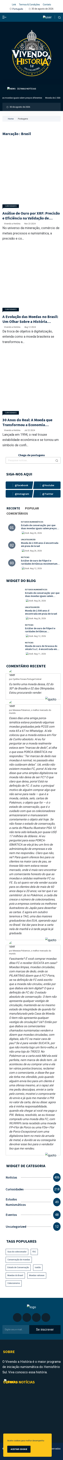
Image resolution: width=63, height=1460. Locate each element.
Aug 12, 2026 (36, 568)
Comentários (17, 513)
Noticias (25, 557)
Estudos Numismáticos (32, 522)
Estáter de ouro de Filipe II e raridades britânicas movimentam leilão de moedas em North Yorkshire (41, 563)
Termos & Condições (29, 4)
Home (11, 119)
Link (14, 4)
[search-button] (59, 17)
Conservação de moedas (18, 1260)
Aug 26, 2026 (36, 533)
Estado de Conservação (18, 1267)
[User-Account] (47, 17)
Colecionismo (13, 1283)
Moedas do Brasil (15, 1275)
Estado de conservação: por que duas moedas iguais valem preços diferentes (39, 528)
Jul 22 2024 (29, 430)
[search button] (57, 460)
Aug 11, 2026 (40, 654)
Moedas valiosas (36, 1275)
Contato (47, 4)
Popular (32, 508)
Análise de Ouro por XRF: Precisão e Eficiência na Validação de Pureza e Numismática (31, 218)
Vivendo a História (12, 224)
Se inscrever (45, 1329)
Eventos (11, 1215)
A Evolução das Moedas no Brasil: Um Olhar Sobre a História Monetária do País (30, 321)
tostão (38, 1267)
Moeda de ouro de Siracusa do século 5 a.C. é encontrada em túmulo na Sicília (41, 649)
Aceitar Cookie (19, 1449)
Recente (13, 508)
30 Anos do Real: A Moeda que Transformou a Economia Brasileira (27, 424)
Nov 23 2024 (30, 224)
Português (17, 9)
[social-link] (19, 485)
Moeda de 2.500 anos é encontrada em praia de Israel (39, 544)
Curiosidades (10, 206)
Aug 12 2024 (30, 327)
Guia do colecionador (16, 1252)
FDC (34, 1252)
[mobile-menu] (4, 17)
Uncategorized (28, 539)
